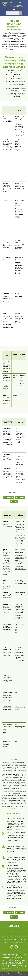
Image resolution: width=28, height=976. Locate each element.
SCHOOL (4, 936)
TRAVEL (9, 936)
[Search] (20, 13)
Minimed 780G (12, 88)
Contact (16, 939)
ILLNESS (23, 933)
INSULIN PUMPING (15, 933)
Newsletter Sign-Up (7, 939)
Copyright (6, 942)
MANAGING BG (6, 933)
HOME (3, 930)
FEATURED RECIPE (16, 936)
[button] (14, 9)
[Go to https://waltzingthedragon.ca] (14, 4)
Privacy (12, 942)
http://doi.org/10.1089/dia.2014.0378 (16, 829)
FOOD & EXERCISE (21, 930)
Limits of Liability (19, 942)
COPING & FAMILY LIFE (11, 930)
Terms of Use (22, 939)
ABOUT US (23, 936)
